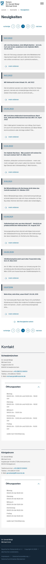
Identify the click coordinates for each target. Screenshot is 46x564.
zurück (4, 10)
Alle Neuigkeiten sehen (25, 322)
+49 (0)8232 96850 (20, 371)
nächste (39, 26)
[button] (23, 387)
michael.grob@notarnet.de (16, 376)
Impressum (5, 556)
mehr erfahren (13, 66)
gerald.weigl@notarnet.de (15, 473)
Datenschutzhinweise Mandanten (13, 559)
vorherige (6, 26)
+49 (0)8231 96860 (20, 468)
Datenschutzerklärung (20, 556)
